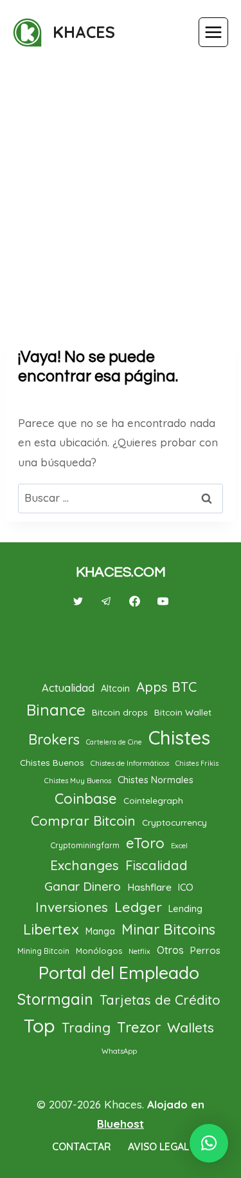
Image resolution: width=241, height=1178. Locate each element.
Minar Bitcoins (168, 929)
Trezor (139, 1027)
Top (39, 1025)
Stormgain (55, 999)
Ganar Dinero (82, 886)
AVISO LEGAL (158, 1146)
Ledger (138, 906)
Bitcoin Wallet (182, 712)
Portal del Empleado (119, 972)
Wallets (190, 1027)
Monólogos (99, 950)
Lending (185, 908)
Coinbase (86, 799)
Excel (179, 845)
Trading (86, 1027)
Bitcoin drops (120, 712)
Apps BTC (166, 687)
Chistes (179, 737)
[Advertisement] (120, 193)
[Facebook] (135, 602)
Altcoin (115, 688)
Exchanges (84, 865)
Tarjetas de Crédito (160, 1000)
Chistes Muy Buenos (77, 780)
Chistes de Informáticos (130, 763)
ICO (185, 887)
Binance (55, 709)
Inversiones (71, 906)
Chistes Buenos (52, 762)
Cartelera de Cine (114, 741)
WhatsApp (119, 1051)
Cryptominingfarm (85, 845)
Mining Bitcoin (43, 951)
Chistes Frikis (197, 763)
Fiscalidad (156, 865)
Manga (100, 931)
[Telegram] (106, 602)
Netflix (139, 951)
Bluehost (120, 1123)
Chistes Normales (155, 780)
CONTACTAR (81, 1146)
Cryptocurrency (174, 822)
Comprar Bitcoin (83, 820)
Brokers (54, 739)
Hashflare (149, 886)
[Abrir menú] (213, 32)
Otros (170, 950)
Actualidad (68, 687)
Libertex (51, 929)
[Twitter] (78, 602)
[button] (209, 1143)
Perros (205, 950)
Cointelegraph (153, 800)
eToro (145, 843)
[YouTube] (163, 602)
